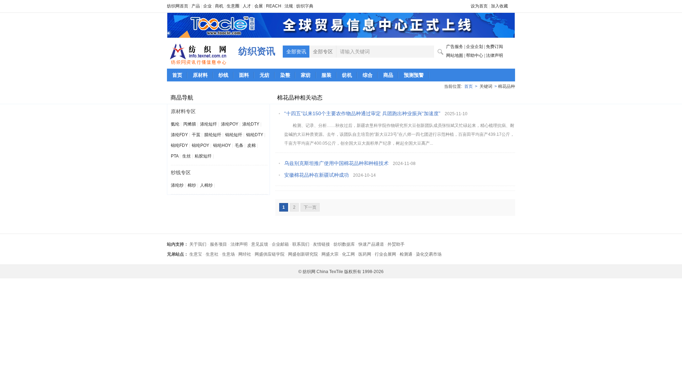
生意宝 (195, 254)
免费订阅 (494, 46)
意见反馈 (259, 244)
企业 (207, 6)
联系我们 (300, 244)
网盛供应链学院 (270, 254)
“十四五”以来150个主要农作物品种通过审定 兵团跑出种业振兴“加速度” (362, 113)
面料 (244, 75)
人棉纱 (206, 185)
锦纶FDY (179, 145)
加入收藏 (499, 6)
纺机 (347, 75)
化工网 (348, 254)
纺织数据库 (344, 244)
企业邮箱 (280, 244)
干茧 (196, 134)
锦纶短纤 (233, 134)
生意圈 (233, 6)
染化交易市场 (429, 254)
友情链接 (321, 244)
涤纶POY (229, 124)
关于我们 (197, 244)
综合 (368, 75)
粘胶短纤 (203, 156)
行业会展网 (385, 254)
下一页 (310, 207)
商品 (388, 75)
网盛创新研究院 (303, 254)
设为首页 (479, 6)
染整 (285, 75)
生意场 (228, 254)
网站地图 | (456, 55)
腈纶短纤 (212, 134)
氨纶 (175, 124)
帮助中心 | (476, 55)
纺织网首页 (177, 6)
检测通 (406, 254)
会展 (258, 6)
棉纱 (192, 185)
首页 (177, 75)
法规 (289, 6)
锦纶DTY (254, 134)
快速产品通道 (371, 244)
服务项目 (218, 244)
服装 (326, 75)
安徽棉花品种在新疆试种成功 (316, 175)
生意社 (212, 254)
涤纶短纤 (208, 124)
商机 (219, 6)
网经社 (244, 254)
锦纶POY (200, 145)
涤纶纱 (177, 185)
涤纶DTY (250, 124)
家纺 (306, 75)
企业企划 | (476, 46)
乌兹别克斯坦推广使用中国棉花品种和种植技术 (336, 163)
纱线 (223, 75)
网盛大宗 (330, 254)
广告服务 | (456, 46)
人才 (247, 6)
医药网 (364, 254)
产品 (195, 6)
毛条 (239, 145)
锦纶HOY (222, 145)
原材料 (200, 75)
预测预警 (414, 75)
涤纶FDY (179, 134)
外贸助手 (396, 244)
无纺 (265, 75)
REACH (273, 6)
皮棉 (251, 145)
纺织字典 (304, 6)
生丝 (186, 156)
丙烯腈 (189, 124)
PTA (174, 156)
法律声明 (494, 55)
